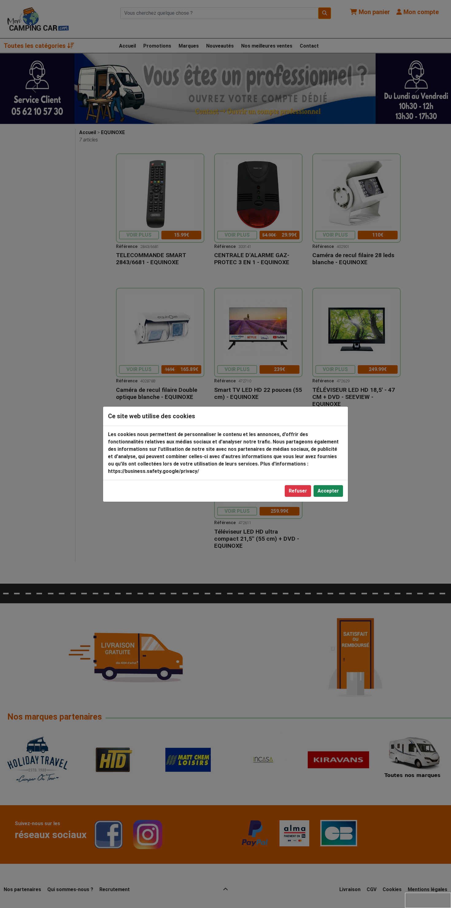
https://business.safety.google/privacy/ (153, 471)
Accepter (328, 491)
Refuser (298, 491)
